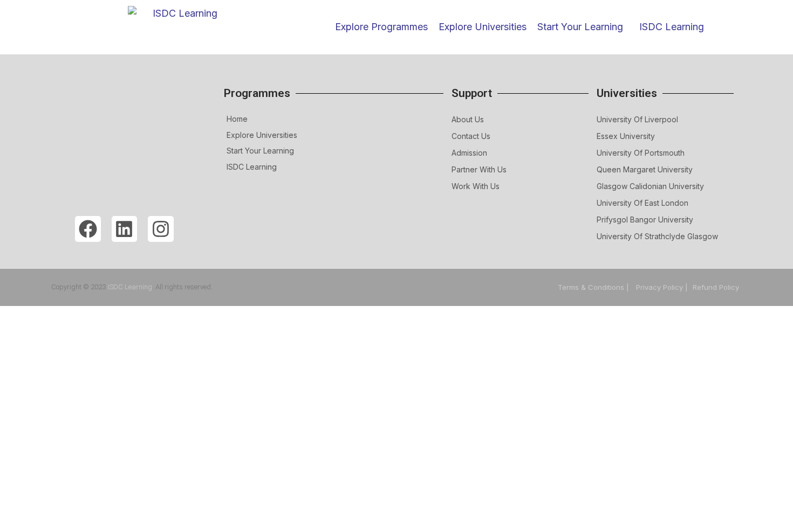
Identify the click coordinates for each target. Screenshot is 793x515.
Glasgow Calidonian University (650, 186)
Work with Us (476, 186)
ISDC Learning (671, 26)
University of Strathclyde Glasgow (657, 236)
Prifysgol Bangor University (645, 219)
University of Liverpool (637, 119)
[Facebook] (88, 229)
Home (237, 118)
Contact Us (471, 136)
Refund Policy (716, 287)
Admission (469, 152)
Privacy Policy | (662, 287)
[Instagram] (161, 229)
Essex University (626, 136)
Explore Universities (262, 135)
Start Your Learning (260, 150)
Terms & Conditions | (594, 287)
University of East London (642, 202)
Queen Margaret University (645, 169)
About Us (468, 119)
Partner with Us (479, 169)
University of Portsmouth (641, 152)
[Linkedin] (125, 229)
